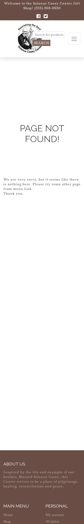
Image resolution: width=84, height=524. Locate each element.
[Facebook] (38, 17)
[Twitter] (46, 17)
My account (54, 515)
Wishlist (52, 521)
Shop (7, 521)
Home (8, 515)
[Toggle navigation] (74, 39)
